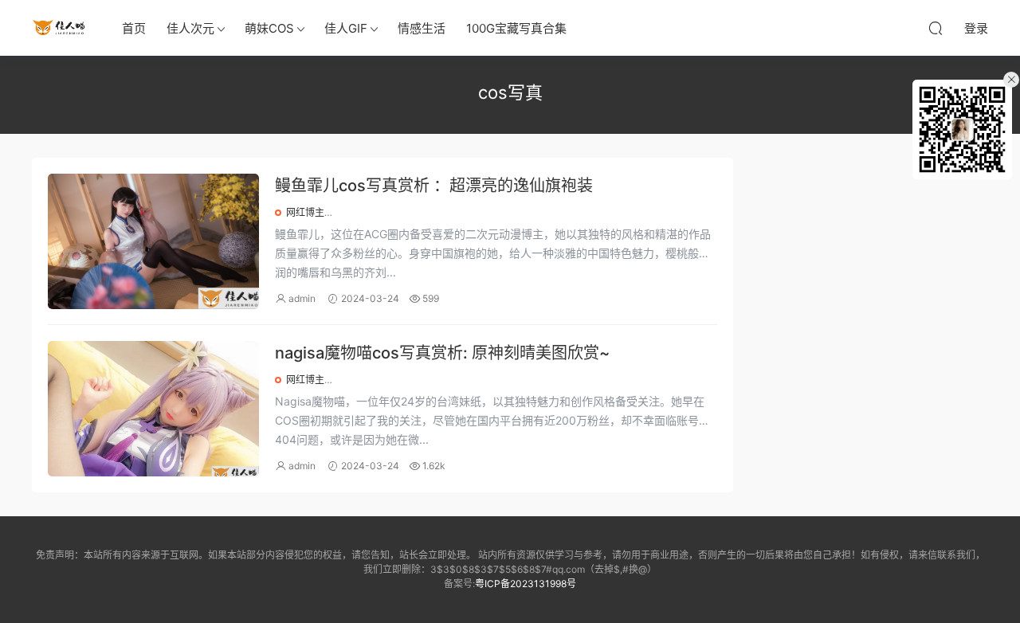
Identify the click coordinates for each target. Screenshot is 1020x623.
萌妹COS (269, 28)
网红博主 (305, 212)
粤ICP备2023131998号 (525, 584)
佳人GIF (345, 28)
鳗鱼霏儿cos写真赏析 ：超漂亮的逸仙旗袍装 (434, 185)
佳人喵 (60, 28)
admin (302, 298)
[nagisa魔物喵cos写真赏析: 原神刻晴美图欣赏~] (153, 408)
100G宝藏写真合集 (516, 28)
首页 (134, 28)
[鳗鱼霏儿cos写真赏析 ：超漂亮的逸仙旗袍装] (153, 241)
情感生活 (421, 28)
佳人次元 (190, 28)
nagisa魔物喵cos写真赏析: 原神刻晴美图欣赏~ (442, 352)
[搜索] (936, 28)
